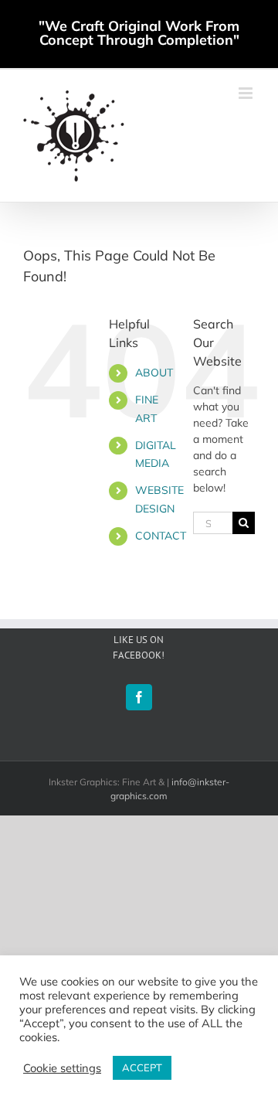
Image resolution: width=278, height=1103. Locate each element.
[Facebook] (139, 697)
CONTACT (160, 536)
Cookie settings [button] (62, 1068)
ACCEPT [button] (142, 1067)
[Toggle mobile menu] (247, 93)
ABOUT (154, 373)
